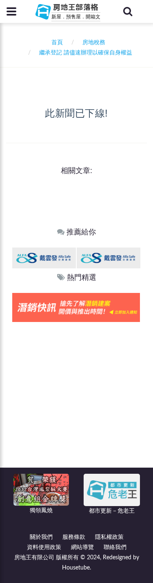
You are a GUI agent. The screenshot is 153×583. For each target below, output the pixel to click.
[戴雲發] (44, 257)
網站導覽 (82, 547)
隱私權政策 (109, 537)
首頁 (55, 42)
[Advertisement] (76, 402)
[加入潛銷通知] (76, 307)
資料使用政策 (44, 547)
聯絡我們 (115, 547)
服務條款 (73, 537)
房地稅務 (93, 42)
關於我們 (41, 537)
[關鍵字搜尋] (127, 11)
